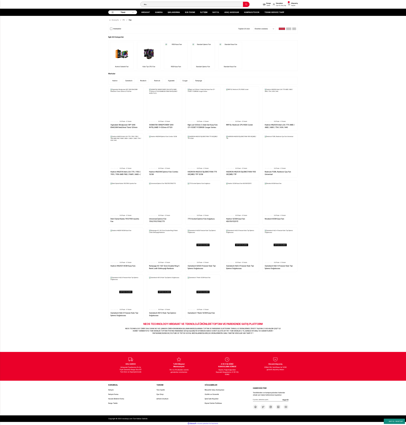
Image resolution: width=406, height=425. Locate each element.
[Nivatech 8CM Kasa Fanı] (280, 198)
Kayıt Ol (285, 400)
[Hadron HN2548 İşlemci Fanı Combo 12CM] (164, 151)
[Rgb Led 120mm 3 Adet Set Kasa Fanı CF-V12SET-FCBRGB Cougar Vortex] (203, 104)
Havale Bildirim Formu (116, 399)
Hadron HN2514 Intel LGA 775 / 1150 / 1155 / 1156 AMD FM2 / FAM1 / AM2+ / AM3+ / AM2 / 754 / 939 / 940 (125, 173)
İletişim (111, 390)
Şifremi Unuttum (162, 399)
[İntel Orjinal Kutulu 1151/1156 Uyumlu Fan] (125, 198)
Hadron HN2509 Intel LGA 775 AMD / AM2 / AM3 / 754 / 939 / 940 (280, 126)
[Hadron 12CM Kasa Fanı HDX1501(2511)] (241, 198)
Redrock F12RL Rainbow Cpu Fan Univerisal (278, 173)
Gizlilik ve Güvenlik (212, 394)
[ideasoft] (192, 423)
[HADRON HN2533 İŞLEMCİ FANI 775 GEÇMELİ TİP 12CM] (203, 151)
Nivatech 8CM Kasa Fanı (274, 219)
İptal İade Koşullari (211, 399)
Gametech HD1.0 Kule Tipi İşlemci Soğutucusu (162, 314)
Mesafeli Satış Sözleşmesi (214, 390)
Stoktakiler (117, 29)
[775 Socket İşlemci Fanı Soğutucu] (203, 198)
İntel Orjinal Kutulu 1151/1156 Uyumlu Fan (124, 220)
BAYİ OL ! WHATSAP (396, 421)
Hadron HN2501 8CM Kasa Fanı (122, 266)
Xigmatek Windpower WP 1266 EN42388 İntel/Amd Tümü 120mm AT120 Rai (123, 126)
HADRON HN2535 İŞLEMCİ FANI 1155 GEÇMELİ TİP (241, 173)
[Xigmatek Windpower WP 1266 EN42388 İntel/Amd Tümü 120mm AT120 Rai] (125, 104)
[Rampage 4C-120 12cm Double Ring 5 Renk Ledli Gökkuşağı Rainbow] (164, 245)
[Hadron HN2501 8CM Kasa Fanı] (125, 245)
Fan (130, 20)
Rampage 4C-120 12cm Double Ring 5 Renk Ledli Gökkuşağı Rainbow (164, 267)
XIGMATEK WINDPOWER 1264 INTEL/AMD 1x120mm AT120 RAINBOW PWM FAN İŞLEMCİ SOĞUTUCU (161, 126)
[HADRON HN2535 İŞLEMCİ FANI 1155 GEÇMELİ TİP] (241, 151)
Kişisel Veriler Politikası (213, 403)
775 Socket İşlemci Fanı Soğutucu (201, 219)
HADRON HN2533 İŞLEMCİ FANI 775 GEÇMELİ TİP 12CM (202, 173)
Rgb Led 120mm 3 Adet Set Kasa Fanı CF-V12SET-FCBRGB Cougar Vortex (203, 126)
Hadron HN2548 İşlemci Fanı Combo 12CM (163, 173)
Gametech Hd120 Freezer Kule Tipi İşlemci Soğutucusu (202, 267)
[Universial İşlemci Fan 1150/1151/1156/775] (164, 198)
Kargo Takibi (113, 403)
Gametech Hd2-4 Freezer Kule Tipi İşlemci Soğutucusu (279, 267)
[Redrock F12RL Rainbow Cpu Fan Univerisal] (280, 151)
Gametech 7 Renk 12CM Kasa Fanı (201, 313)
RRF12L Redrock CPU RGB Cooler (239, 125)
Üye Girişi (160, 394)
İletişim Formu (113, 394)
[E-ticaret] (203, 423)
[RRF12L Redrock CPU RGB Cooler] (241, 104)
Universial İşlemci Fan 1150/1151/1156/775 (157, 220)
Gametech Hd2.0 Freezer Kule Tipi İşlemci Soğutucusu (124, 314)
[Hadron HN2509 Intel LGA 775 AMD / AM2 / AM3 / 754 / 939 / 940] (280, 104)
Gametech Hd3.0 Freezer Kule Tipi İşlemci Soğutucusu (240, 267)
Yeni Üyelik (160, 390)
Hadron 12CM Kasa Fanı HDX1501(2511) (235, 220)
